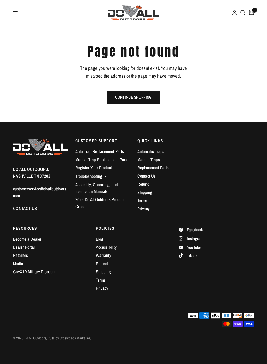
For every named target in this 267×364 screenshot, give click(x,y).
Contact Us (146, 176)
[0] (250, 13)
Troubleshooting (88, 176)
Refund (143, 184)
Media (18, 263)
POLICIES (105, 228)
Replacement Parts (153, 168)
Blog (99, 239)
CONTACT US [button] (25, 208)
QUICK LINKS (150, 141)
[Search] (243, 13)
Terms (142, 200)
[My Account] (234, 13)
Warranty (103, 255)
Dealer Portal (24, 247)
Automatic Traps (150, 151)
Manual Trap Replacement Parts (101, 159)
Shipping (144, 192)
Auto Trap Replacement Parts (99, 151)
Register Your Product (93, 168)
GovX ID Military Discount (34, 272)
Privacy (143, 208)
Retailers (20, 255)
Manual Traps (148, 159)
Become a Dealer (27, 239)
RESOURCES (25, 228)
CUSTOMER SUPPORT (96, 141)
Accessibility (106, 247)
